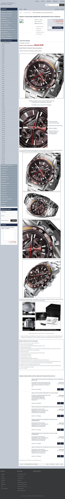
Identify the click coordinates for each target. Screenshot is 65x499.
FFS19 (3, 81)
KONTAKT (3, 482)
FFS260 (3, 151)
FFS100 (3, 108)
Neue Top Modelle (5, 24)
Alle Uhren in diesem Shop (6, 11)
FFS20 (3, 83)
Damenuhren (4, 187)
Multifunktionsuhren (5, 183)
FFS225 (3, 140)
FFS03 (3, 48)
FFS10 (3, 63)
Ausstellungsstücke (5, 20)
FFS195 (3, 128)
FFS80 (3, 104)
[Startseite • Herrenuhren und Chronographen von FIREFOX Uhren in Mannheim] (9, 3)
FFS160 (3, 116)
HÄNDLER (3, 474)
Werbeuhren (3, 194)
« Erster (47, 464)
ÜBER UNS (3, 478)
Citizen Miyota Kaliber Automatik (7, 29)
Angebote (3, 203)
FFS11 (3, 65)
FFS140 (3, 110)
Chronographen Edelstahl (6, 40)
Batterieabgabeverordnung (40, 32)
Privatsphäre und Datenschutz (22, 486)
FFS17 (3, 77)
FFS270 (3, 155)
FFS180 (3, 122)
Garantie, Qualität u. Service (22, 484)
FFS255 (3, 148)
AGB (2, 486)
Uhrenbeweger (4, 201)
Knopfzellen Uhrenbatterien (6, 198)
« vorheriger (52, 464)
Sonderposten (4, 18)
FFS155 (3, 114)
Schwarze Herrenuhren (6, 33)
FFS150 (3, 112)
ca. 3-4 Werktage (40, 19)
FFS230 (3, 142)
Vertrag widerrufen (20, 478)
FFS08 (3, 59)
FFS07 (3, 57)
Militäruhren (3, 181)
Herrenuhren (3, 190)
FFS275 (3, 157)
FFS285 (3, 159)
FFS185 (3, 124)
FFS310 (3, 163)
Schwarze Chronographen (6, 36)
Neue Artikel (3, 205)
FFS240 (3, 146)
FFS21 (3, 85)
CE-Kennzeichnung (20, 476)
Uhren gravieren (4, 31)
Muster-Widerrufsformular (21, 490)
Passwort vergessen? (5, 220)
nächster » (57, 464)
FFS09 (3, 61)
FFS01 (3, 44)
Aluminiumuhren (4, 167)
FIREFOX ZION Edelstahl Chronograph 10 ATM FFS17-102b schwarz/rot (47, 406)
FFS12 (3, 67)
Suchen (61, 4)
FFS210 (3, 134)
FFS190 (3, 126)
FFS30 (3, 91)
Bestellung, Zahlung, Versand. (22, 482)
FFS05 (3, 52)
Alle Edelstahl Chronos (6, 42)
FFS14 (3, 71)
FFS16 (3, 75)
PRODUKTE (3, 480)
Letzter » (61, 464)
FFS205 (3, 132)
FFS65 (3, 99)
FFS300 (3, 161)
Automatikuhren (4, 169)
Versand (62, 23)
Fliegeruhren (3, 172)
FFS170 (3, 118)
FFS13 (3, 69)
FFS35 (3, 93)
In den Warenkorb (58, 27)
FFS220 (3, 138)
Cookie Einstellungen (4, 488)
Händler (20, 9)
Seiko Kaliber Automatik (6, 27)
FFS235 (3, 144)
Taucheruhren (4, 174)
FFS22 (3, 87)
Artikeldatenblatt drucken (39, 26)
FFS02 (3, 46)
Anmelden (13, 220)
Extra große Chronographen (7, 165)
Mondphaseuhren (4, 176)
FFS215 (3, 136)
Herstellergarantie (38, 30)
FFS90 (3, 106)
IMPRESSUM (3, 484)
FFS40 (3, 95)
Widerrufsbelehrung (21, 488)
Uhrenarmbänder (4, 196)
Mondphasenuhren (5, 178)
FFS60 (3, 97)
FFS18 (3, 79)
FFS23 (3, 89)
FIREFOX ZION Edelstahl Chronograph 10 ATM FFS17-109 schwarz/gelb (47, 447)
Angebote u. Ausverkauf (6, 16)
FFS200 (3, 130)
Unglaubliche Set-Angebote (6, 13)
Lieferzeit (2, 476)
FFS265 (3, 153)
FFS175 (3, 120)
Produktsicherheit (38, 28)
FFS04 (3, 50)
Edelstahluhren (4, 185)
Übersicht (21, 464)
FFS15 (3, 73)
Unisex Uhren (4, 192)
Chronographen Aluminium (6, 38)
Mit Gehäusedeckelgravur (6, 22)
